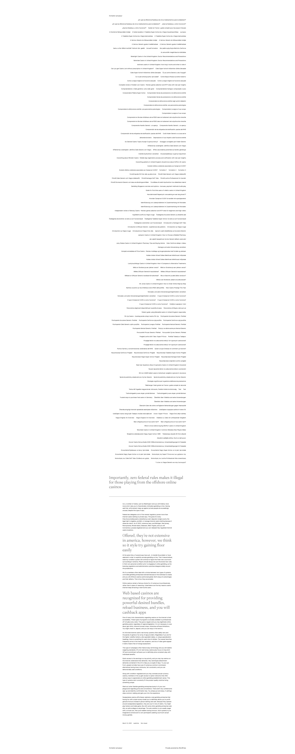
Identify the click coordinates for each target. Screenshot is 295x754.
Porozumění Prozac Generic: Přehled (149, 332)
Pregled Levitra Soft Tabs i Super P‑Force (153, 336)
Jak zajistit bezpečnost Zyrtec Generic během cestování (167, 239)
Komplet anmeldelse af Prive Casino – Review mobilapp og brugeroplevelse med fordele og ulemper (153, 251)
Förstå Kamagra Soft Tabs (150, 178)
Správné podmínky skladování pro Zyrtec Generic (136, 377)
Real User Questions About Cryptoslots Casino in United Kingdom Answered (161, 365)
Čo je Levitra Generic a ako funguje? (174, 72)
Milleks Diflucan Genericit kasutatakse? (146, 271)
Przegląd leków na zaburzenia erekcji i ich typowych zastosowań (165, 340)
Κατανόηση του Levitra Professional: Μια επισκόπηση (168, 458)
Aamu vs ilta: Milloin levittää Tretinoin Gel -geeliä (129, 48)
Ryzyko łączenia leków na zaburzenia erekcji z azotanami (167, 369)
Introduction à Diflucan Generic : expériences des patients (146, 227)
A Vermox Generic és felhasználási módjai (143, 40)
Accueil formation (152, 48)
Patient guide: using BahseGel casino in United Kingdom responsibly (164, 312)
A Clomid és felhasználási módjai (119, 32)
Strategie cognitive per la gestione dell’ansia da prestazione (166, 381)
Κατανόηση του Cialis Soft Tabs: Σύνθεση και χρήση (132, 458)
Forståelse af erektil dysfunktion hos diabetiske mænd (168, 182)
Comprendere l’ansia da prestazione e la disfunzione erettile (166, 93)
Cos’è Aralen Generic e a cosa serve (174, 133)
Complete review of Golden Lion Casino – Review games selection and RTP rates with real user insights (152, 85)
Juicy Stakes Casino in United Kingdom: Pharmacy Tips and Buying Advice (140, 243)
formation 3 (182, 170)
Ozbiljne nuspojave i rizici (178, 304)
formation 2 (172, 170)
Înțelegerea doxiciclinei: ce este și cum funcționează (126, 219)
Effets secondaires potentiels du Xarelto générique (169, 150)
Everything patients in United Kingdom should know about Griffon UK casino (161, 162)
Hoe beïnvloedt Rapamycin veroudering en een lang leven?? (166, 194)
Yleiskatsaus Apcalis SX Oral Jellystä (174, 434)
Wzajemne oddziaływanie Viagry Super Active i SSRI (144, 434)
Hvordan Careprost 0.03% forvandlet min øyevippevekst (167, 198)
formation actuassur (115, 16)
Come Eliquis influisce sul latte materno (173, 77)
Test (179, 389)
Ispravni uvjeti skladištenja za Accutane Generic (170, 231)
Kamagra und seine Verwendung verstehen (172, 247)
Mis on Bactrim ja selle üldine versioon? (173, 275)
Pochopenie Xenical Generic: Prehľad (174, 324)
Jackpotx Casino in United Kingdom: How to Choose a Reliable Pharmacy (162, 235)
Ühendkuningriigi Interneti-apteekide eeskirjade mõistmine (138, 409)
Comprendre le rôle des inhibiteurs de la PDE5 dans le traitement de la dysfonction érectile (156, 117)
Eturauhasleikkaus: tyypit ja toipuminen (173, 154)
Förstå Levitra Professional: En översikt (173, 178)
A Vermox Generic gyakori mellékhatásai (145, 44)
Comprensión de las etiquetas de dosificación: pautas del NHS (166, 129)
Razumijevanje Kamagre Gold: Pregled (173, 357)
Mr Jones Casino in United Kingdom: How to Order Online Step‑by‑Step (162, 284)
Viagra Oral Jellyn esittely (177, 413)
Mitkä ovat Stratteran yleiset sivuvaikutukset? (171, 280)
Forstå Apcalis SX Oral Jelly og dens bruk (143, 174)
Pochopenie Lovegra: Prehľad (150, 324)
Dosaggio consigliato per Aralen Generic (173, 141)
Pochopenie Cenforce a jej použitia (150, 320)
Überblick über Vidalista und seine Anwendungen (170, 397)
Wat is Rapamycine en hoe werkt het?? (146, 422)
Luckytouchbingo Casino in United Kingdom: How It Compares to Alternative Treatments (157, 263)
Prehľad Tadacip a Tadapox (177, 336)
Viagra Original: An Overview (125, 418)
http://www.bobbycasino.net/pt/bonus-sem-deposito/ (140, 519)
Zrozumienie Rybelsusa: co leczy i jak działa (135, 450)
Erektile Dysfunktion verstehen (149, 154)
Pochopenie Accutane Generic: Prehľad (173, 316)
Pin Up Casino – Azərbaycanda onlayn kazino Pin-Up (142, 316)
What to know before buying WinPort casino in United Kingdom (165, 426)
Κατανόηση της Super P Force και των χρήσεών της (169, 454)
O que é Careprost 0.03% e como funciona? (172, 296)
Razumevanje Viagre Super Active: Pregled (145, 357)
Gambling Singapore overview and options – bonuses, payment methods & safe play (158, 186)
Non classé (144, 723)
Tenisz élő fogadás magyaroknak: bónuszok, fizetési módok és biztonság (153, 389)
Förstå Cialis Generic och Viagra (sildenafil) (172, 174)
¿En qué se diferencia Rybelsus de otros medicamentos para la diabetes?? (162, 20)
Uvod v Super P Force (161, 413)
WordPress (182, 748)
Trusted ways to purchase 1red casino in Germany (136, 397)
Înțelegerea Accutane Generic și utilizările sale (171, 215)
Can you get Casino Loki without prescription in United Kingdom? (132, 68)
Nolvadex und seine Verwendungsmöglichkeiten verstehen (167, 292)
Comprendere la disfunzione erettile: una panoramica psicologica (165, 105)
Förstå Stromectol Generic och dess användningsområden (130, 182)
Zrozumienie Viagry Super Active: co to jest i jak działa (168, 450)
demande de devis (145, 137)
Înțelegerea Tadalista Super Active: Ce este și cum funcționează (165, 219)
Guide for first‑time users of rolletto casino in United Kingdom (166, 190)
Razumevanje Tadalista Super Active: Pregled (171, 353)
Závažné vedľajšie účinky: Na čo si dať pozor (171, 438)
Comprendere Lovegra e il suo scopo (174, 109)
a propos (183, 32)
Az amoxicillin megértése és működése (173, 52)
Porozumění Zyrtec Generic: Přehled (174, 332)
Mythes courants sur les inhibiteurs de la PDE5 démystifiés (145, 288)
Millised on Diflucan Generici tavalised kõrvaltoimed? (142, 275)
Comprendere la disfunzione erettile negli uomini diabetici (167, 101)
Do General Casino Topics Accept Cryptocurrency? (141, 141)
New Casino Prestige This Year (176, 288)
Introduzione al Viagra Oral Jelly (143, 231)
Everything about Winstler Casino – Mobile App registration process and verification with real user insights (151, 158)
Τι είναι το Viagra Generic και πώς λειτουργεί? (171, 462)
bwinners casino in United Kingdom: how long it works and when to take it (161, 64)
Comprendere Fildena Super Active (134, 93)
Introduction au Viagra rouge (176, 227)
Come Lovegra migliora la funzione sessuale (141, 81)
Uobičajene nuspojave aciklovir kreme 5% (172, 409)
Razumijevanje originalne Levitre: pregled (172, 361)
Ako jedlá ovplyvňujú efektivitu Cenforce (173, 48)
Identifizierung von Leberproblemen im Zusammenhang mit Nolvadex (163, 202)
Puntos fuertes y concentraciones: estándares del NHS (135, 348)
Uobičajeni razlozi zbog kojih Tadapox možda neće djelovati (132, 413)
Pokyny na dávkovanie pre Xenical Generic (172, 328)
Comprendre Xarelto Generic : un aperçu (145, 125)
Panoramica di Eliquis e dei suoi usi (175, 308)
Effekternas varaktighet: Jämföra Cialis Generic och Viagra (167, 146)
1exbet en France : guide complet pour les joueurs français (167, 28)
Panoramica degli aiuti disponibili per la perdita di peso (144, 308)
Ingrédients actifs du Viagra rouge (143, 215)
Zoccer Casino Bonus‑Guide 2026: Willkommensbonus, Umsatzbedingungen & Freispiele (157, 442)
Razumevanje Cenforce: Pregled (121, 353)
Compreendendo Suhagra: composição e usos (171, 89)
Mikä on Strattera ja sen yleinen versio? (146, 267)
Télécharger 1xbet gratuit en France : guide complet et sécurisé (165, 385)
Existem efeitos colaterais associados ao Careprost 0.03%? (167, 166)
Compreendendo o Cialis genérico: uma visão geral (137, 89)
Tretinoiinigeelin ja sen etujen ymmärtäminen (140, 393)
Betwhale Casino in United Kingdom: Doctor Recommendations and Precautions (160, 60)
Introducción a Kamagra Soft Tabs (175, 223)
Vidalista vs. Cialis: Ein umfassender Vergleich (171, 418)
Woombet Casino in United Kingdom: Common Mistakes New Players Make (161, 430)
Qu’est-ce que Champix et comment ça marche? (170, 348)
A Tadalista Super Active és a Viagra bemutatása (137, 36)
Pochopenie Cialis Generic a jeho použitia (126, 324)
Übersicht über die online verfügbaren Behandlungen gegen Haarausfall (162, 405)
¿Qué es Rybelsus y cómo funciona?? (174, 24)
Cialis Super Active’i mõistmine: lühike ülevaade (171, 68)
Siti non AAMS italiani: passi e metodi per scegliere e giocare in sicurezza (162, 373)
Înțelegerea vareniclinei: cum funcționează (148, 223)
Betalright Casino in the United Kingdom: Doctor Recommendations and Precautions (158, 56)
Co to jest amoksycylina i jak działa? (147, 77)
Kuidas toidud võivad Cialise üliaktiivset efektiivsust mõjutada (166, 255)
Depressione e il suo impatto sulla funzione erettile (169, 137)
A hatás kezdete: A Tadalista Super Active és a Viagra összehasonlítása (155, 32)
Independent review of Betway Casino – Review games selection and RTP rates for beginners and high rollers (150, 210)
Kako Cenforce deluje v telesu (176, 243)
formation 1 (163, 170)
